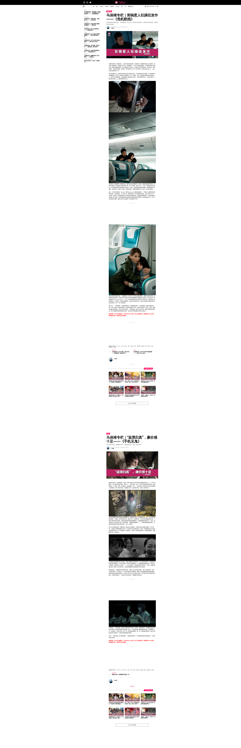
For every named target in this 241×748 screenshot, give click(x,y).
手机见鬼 (138, 650)
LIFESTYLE (112, 6)
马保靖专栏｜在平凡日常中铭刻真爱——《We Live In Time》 (92, 41)
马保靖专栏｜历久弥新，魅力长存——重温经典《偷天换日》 (92, 46)
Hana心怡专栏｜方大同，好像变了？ (92, 61)
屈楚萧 (143, 346)
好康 (122, 6)
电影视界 (106, 6)
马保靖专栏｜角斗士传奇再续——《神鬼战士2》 (91, 29)
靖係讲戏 (85, 10)
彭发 (131, 650)
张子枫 (146, 346)
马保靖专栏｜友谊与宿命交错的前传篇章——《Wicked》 (92, 24)
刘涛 (135, 346)
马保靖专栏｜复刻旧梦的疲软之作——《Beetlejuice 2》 (92, 51)
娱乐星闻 (101, 6)
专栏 (125, 6)
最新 (97, 6)
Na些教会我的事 (86, 59)
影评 (149, 346)
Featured (119, 346)
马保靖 (112, 28)
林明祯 (142, 650)
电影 (152, 346)
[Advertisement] (132, 212)
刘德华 (132, 346)
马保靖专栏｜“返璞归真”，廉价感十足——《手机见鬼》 (91, 19)
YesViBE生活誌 (130, 6)
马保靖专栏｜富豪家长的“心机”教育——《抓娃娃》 (91, 56)
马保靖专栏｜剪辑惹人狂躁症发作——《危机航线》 (92, 12)
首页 (93, 6)
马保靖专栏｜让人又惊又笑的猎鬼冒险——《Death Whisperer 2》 (92, 35)
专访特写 (117, 6)
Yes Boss (132, 667)
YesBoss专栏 (124, 346)
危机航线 (138, 346)
